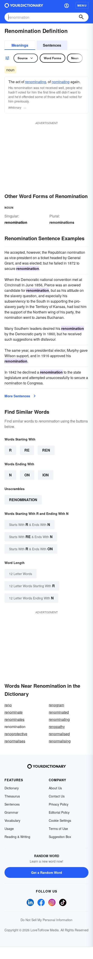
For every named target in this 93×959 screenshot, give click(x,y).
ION (45, 474)
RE (27, 450)
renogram (56, 705)
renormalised (59, 733)
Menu (82, 5)
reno (8, 705)
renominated (59, 712)
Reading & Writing (17, 836)
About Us (55, 788)
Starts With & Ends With (29, 524)
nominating (61, 81)
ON (27, 474)
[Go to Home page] (24, 5)
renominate (14, 712)
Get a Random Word (46, 872)
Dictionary (12, 788)
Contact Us (57, 796)
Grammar (11, 812)
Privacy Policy (58, 804)
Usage (9, 828)
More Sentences (17, 395)
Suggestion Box (60, 836)
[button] (66, 5)
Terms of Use (58, 828)
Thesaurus (12, 796)
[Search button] (81, 17)
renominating (35, 81)
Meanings (20, 45)
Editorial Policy (59, 812)
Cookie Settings (60, 820)
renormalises (15, 741)
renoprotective (16, 733)
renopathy (57, 726)
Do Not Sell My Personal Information (46, 920)
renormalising (60, 741)
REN (46, 450)
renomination (23, 499)
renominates (14, 719)
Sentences (52, 45)
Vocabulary (12, 820)
